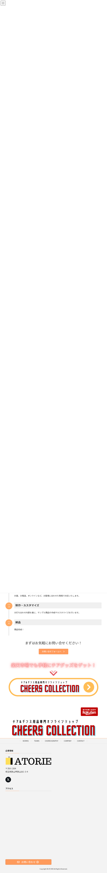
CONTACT (80, 741)
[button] (53, 651)
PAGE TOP (101, 844)
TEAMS (36, 741)
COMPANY (67, 741)
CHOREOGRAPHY (51, 741)
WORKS (26, 741)
